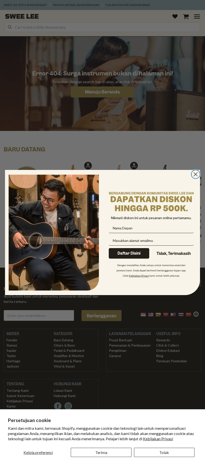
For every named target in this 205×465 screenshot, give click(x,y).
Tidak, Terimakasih (173, 253)
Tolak (164, 452)
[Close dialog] (195, 174)
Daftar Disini (129, 253)
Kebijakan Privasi (158, 438)
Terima (101, 452)
